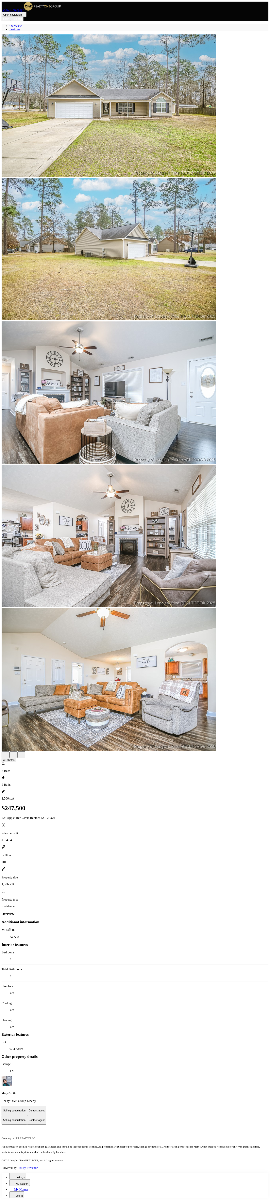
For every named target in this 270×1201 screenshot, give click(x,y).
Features (14, 29)
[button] (135, 106)
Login (6, 18)
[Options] (5, 754)
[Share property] (21, 754)
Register (17, 18)
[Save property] (13, 754)
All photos (9, 760)
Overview (15, 25)
